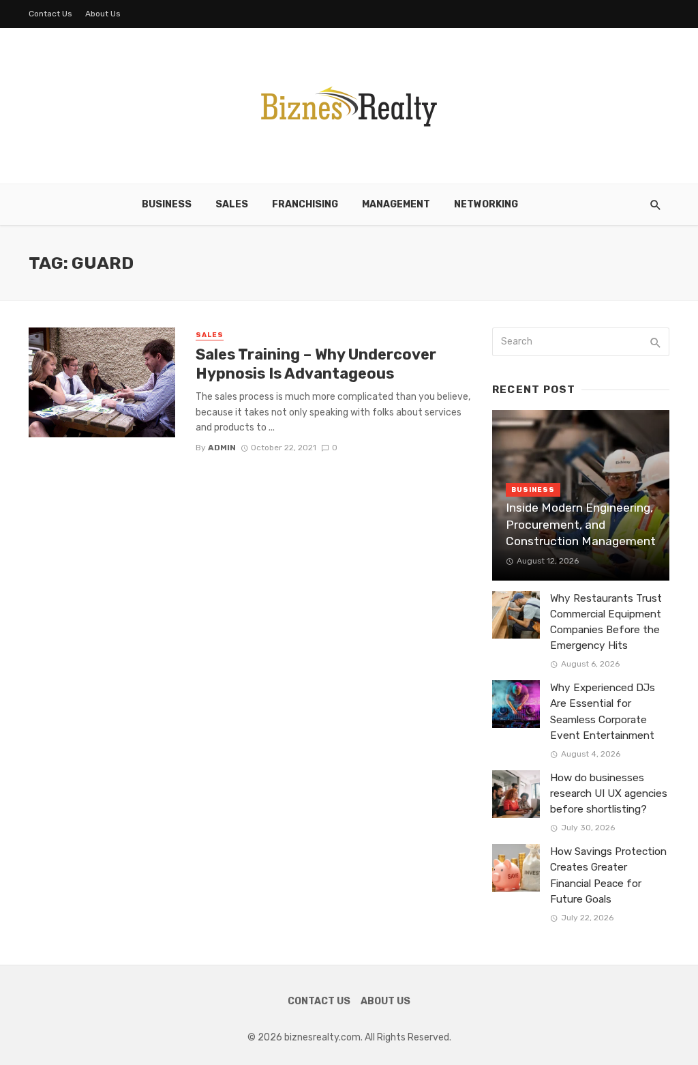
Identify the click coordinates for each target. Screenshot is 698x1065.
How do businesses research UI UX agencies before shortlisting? (608, 793)
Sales (231, 204)
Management (396, 204)
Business (167, 204)
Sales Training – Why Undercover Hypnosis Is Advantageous (316, 364)
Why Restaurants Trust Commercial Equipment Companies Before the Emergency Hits (606, 622)
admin (222, 447)
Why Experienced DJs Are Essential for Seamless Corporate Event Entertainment (602, 711)
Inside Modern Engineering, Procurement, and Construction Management (581, 524)
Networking (486, 204)
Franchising (305, 204)
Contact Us (50, 13)
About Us (103, 13)
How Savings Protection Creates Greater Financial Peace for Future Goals (608, 875)
